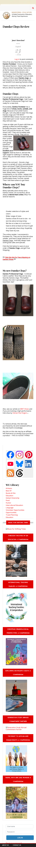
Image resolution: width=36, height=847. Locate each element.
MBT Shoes (24, 409)
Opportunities (11, 512)
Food (8, 500)
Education (9, 495)
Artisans (9, 488)
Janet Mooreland (18, 40)
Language (9, 508)
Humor (8, 503)
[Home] (18, 15)
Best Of (8, 491)
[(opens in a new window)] (10, 454)
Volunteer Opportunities (15, 510)
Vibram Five (19, 413)
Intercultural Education (14, 505)
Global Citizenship (12, 498)
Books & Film (11, 493)
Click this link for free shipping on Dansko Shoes (16, 258)
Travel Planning (12, 515)
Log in (17, 59)
